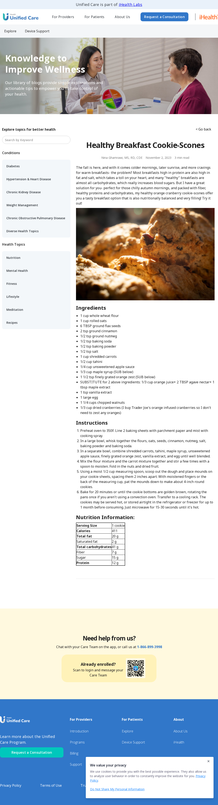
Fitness (11, 284)
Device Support (133, 742)
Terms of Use (51, 785)
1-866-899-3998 (149, 647)
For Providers (63, 16)
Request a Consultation (164, 16)
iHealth (179, 742)
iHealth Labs (130, 4)
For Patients (94, 16)
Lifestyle (12, 297)
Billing (74, 753)
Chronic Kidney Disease (23, 192)
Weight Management (22, 205)
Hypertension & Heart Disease (28, 179)
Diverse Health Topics (22, 231)
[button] (63, 17)
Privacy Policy (10, 785)
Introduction (79, 731)
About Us (122, 16)
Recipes (11, 323)
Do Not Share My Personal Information (117, 789)
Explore (127, 731)
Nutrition (13, 258)
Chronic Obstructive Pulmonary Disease (35, 218)
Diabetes (13, 166)
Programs (77, 742)
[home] (20, 16)
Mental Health (17, 271)
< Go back (203, 129)
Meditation (14, 310)
